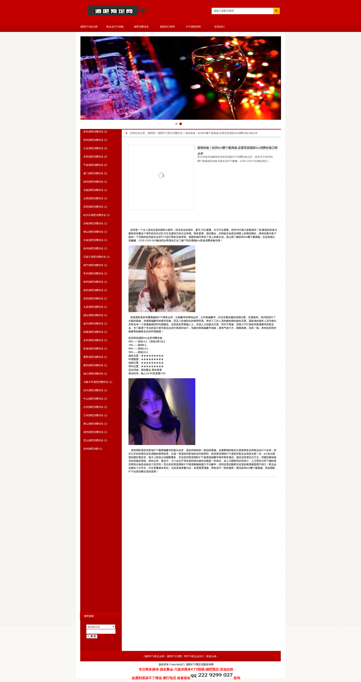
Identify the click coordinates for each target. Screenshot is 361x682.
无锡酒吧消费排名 (93, 190)
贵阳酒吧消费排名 (93, 298)
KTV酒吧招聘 (193, 26)
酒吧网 (151, 133)
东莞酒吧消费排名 (93, 156)
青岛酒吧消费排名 (93, 131)
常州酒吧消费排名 (93, 273)
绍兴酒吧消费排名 (93, 390)
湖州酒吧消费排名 (93, 432)
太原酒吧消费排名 (93, 306)
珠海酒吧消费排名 (93, 348)
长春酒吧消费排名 (93, 240)
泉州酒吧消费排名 (93, 281)
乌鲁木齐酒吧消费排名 (95, 382)
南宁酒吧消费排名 (93, 265)
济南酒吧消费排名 (93, 223)
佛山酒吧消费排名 (93, 231)
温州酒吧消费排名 (93, 248)
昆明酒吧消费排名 (93, 206)
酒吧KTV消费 (174, 656)
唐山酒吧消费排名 (93, 423)
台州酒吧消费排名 (93, 407)
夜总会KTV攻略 (115, 26)
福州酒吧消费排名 (93, 181)
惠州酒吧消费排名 (93, 365)
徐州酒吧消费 (90, 448)
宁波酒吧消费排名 (93, 165)
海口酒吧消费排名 (93, 373)
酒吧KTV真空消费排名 (170, 133)
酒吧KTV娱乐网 (89, 26)
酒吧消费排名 (141, 26)
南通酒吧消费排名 (93, 331)
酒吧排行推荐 (167, 26)
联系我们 (220, 26)
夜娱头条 (211, 656)
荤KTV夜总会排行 (194, 656)
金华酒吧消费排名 (93, 340)
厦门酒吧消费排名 (93, 173)
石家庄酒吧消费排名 (94, 256)
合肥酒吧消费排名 (93, 198)
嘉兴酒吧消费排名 (93, 323)
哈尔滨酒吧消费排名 (94, 215)
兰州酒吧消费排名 (93, 415)
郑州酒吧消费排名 (93, 140)
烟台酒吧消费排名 (93, 315)
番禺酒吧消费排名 (93, 356)
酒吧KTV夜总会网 (154, 656)
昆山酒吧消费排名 (93, 440)
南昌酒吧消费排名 (93, 290)
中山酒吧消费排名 (93, 398)
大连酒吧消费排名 (93, 148)
